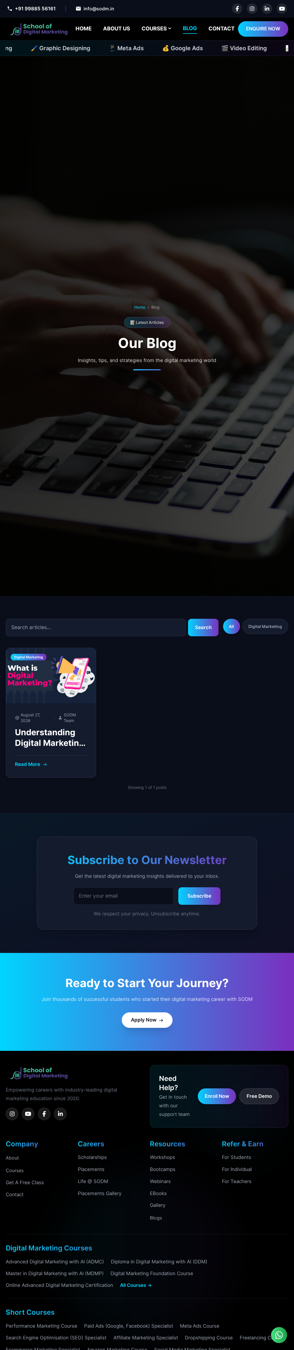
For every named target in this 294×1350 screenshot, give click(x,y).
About (12, 1158)
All (231, 626)
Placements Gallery (99, 1193)
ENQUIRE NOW (263, 29)
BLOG (190, 28)
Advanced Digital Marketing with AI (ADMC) (55, 1262)
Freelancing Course (262, 1338)
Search (203, 627)
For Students (236, 1157)
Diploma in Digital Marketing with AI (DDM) (159, 1262)
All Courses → (136, 1285)
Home (139, 307)
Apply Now (143, 1020)
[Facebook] (44, 1114)
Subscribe (199, 896)
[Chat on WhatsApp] (279, 1335)
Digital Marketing (265, 626)
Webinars (160, 1181)
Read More (27, 764)
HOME (84, 28)
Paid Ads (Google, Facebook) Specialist (128, 1326)
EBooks (158, 1193)
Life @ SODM (93, 1181)
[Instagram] (12, 1114)
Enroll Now (217, 1096)
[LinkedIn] (60, 1114)
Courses (15, 1170)
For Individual (237, 1169)
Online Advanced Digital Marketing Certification (59, 1285)
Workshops (162, 1157)
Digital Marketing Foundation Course (152, 1273)
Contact (15, 1194)
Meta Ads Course (199, 1326)
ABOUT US (116, 28)
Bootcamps (162, 1169)
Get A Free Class (25, 1182)
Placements (91, 1169)
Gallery (157, 1205)
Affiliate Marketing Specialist (145, 1338)
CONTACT (221, 28)
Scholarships (92, 1157)
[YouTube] (28, 1114)
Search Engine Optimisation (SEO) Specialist (56, 1338)
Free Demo (259, 1096)
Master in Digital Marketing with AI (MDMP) (55, 1273)
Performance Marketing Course (41, 1326)
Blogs (156, 1218)
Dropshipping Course (209, 1338)
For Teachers (237, 1181)
